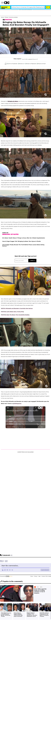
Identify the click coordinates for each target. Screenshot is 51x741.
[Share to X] (21, 64)
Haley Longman (17, 58)
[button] (2, 3)
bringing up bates (13, 17)
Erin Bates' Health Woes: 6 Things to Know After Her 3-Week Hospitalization (23, 238)
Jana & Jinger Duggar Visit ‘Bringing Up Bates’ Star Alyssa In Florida (21, 241)
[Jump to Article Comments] (6, 64)
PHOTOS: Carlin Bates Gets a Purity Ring (12, 311)
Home (2, 17)
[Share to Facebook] (12, 64)
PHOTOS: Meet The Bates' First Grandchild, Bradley (15, 314)
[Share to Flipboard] (30, 64)
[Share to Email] (41, 64)
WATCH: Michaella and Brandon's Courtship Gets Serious (17, 308)
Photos (6, 17)
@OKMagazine (17, 403)
